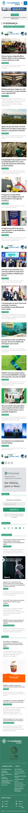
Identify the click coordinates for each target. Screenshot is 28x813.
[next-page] (12, 463)
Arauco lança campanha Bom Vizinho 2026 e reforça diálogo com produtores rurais (13, 58)
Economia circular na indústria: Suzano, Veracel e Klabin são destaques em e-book (13, 342)
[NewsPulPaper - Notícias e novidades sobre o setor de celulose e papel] (10, 3)
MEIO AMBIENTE (7, 26)
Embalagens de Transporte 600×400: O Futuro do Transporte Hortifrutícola (14, 701)
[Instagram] (8, 528)
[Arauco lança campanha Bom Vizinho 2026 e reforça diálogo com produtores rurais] (14, 46)
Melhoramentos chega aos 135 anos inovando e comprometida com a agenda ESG (13, 91)
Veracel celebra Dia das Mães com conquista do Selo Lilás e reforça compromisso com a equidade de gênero (12, 409)
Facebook (20, 806)
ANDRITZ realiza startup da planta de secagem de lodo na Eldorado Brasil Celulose (13, 621)
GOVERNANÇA (5, 63)
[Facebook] (23, 528)
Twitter (6, 803)
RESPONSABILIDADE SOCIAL (18, 26)
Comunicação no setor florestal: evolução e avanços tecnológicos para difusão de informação (14, 306)
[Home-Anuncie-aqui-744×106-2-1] (14, 33)
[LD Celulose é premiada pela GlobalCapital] (14, 430)
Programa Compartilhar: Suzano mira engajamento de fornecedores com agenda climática (12, 198)
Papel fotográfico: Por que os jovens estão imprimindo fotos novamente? (13, 719)
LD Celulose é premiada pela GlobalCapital (12, 442)
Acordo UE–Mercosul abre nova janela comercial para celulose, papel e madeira (13, 601)
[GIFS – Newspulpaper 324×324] (14, 480)
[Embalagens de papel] (14, 671)
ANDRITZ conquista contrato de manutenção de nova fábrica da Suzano (14, 686)
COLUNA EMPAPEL (7, 704)
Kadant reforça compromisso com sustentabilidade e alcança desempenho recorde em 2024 (13, 375)
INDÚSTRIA (5, 648)
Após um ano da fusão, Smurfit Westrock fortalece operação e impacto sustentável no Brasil (13, 128)
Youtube (20, 803)
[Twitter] (12, 528)
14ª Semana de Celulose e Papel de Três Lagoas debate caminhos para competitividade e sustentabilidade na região (14, 542)
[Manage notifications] (22, 807)
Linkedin (6, 801)
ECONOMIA (6, 605)
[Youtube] (16, 528)
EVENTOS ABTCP (7, 546)
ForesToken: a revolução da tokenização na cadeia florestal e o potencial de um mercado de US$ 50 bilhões (13, 644)
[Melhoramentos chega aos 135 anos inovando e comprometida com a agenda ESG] (14, 79)
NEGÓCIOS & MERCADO (8, 722)
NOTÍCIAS (5, 588)
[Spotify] (19, 528)
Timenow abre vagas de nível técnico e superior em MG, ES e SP (14, 18)
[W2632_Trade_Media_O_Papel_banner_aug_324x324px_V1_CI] (14, 567)
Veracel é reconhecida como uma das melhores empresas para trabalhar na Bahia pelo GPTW (12, 272)
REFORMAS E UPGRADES (8, 625)
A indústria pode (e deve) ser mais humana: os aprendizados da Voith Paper (13, 230)
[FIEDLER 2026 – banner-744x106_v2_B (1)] (14, 9)
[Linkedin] (4, 528)
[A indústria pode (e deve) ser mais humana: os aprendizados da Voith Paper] (14, 218)
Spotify (6, 806)
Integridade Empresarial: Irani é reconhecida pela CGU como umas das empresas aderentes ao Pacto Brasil (13, 163)
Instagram (20, 801)
